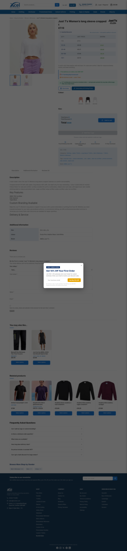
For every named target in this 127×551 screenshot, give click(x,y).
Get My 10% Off (74, 280)
